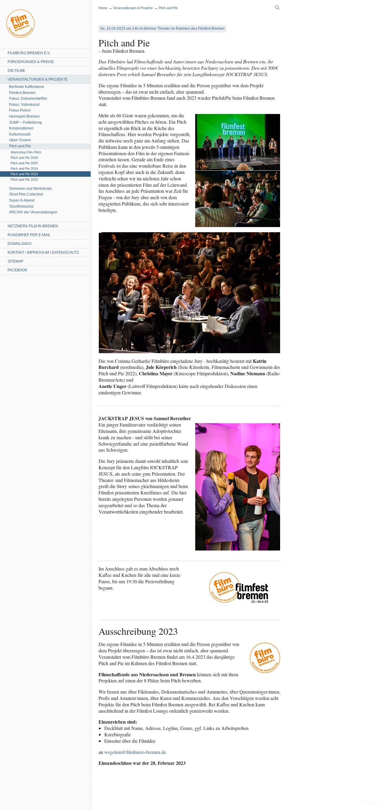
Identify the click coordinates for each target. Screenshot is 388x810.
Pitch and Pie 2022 (24, 179)
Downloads (20, 244)
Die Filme (16, 71)
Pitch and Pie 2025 (24, 163)
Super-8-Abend (22, 200)
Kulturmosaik (20, 134)
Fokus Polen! (20, 110)
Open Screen (20, 140)
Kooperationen (21, 128)
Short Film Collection (26, 194)
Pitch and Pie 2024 (24, 168)
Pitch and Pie (20, 146)
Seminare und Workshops (30, 188)
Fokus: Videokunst (24, 104)
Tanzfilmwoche (21, 206)
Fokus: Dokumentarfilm (28, 98)
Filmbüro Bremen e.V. (29, 53)
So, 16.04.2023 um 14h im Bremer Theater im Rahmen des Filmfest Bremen (162, 28)
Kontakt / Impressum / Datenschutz (43, 252)
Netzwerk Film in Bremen (33, 226)
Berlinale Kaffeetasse (26, 87)
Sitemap (15, 261)
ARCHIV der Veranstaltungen (33, 212)
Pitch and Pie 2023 (24, 174)
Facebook (17, 270)
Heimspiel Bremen (24, 116)
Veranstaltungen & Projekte (38, 79)
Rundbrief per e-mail (29, 235)
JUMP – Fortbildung (25, 122)
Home (20, 23)
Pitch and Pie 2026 (24, 157)
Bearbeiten (372, 802)
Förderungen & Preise (31, 62)
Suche (277, 8)
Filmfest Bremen (22, 93)
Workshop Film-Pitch (26, 152)
